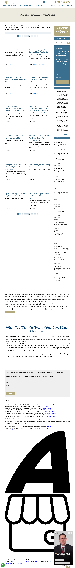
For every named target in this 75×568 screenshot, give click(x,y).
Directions (56, 176)
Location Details (57, 148)
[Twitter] (11, 430)
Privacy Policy (50, 559)
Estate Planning (12, 5)
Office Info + (49, 403)
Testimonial (60, 88)
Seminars (59, 5)
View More (66, 134)
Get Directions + (51, 408)
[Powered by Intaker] (65, 565)
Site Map (6, 565)
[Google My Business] (37, 551)
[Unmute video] (55, 533)
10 (34, 36)
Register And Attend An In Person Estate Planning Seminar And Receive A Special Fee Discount (62, 31)
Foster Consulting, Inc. (33, 561)
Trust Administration (25, 5)
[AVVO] (37, 493)
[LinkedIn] (13, 430)
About (43, 5)
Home (4, 5)
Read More (10, 312)
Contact (68, 5)
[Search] (44, 2)
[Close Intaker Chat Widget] (71, 533)
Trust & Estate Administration (40, 64)
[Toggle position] (69, 533)
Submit (62, 82)
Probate (36, 5)
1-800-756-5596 (62, 2)
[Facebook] (10, 430)
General (9, 64)
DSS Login (11, 565)
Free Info (51, 5)
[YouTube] (14, 430)
